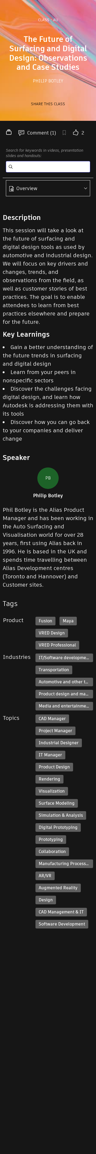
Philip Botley (48, 81)
